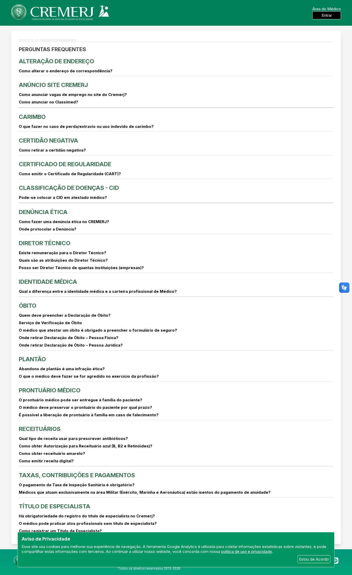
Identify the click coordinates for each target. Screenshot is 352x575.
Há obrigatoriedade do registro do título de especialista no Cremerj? (87, 516)
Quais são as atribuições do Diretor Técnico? (63, 260)
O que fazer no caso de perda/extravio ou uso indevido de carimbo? (86, 126)
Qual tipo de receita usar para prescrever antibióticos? (73, 438)
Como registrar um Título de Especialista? (60, 530)
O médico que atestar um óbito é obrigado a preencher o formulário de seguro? (98, 330)
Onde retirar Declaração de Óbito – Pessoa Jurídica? (71, 345)
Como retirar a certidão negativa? (52, 150)
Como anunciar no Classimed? (48, 102)
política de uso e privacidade (246, 551)
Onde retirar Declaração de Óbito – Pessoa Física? (68, 337)
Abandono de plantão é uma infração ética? (62, 368)
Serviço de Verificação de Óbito (50, 322)
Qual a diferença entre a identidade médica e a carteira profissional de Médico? (98, 291)
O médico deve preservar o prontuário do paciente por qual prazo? (85, 407)
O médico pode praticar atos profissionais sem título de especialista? (88, 523)
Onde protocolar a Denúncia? (47, 229)
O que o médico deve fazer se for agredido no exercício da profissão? (89, 376)
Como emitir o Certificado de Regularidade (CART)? (70, 173)
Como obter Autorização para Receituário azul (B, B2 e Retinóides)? (85, 446)
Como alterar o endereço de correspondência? (65, 70)
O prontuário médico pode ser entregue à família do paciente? (80, 399)
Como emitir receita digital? (46, 460)
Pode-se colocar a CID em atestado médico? (63, 197)
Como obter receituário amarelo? (52, 453)
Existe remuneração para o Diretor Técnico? (62, 252)
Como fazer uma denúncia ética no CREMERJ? (64, 221)
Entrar (327, 15)
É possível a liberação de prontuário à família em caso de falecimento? (88, 414)
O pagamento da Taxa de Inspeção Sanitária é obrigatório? (77, 484)
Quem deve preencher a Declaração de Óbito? (65, 315)
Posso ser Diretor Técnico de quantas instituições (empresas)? (81, 267)
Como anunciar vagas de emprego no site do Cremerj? (73, 94)
